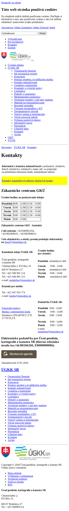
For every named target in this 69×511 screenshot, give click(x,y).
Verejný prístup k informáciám (29, 114)
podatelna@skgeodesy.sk (22, 280)
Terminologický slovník (26, 111)
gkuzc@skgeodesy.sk (15, 242)
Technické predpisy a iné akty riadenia (33, 99)
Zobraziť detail (47, 27)
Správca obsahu (16, 481)
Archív (17, 134)
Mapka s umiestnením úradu (16, 311)
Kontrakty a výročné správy (28, 88)
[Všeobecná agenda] (19, 357)
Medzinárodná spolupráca (27, 97)
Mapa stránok (15, 473)
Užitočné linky (21, 128)
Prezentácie (20, 125)
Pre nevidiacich (15, 42)
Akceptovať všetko (11, 27)
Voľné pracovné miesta (26, 117)
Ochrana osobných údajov (27, 120)
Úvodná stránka (16, 65)
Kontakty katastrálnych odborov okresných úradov (27, 180)
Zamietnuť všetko (30, 27)
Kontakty (12, 44)
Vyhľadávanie (15, 39)
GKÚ (10, 137)
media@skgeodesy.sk (20, 296)
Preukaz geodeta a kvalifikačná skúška (33, 79)
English (11, 47)
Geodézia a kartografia (25, 85)
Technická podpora (17, 479)
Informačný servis (23, 123)
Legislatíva (19, 91)
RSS (10, 484)
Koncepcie (19, 76)
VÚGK (11, 140)
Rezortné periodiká (23, 105)
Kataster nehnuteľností (25, 82)
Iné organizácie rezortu (25, 73)
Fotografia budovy (11, 308)
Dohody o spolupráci (24, 94)
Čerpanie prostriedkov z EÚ (28, 108)
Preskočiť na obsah (11, 2)
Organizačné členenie (25, 70)
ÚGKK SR (13, 68)
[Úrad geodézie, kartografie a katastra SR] (16, 59)
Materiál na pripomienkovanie (29, 102)
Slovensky (6, 147)
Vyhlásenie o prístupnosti (20, 476)
